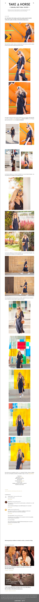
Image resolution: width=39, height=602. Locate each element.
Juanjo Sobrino (31, 473)
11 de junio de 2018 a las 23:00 (16, 501)
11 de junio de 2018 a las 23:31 (15, 509)
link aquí (21, 477)
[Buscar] (33, 3)
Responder (10, 499)
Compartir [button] (6, 489)
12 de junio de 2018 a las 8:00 (18, 515)
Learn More (17, 600)
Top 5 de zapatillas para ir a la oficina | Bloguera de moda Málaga (18, 588)
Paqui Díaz (10, 501)
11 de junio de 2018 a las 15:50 (18, 496)
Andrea (9, 509)
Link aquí (22, 480)
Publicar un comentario (12, 590)
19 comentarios (11, 570)
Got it (23, 600)
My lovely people (11, 515)
